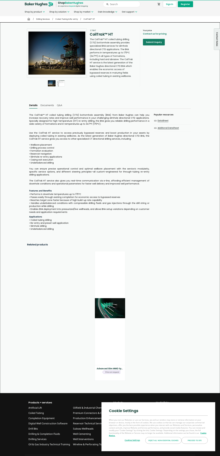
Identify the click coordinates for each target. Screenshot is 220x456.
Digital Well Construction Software (47, 423)
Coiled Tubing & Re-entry (66, 19)
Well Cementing (82, 434)
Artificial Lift (35, 407)
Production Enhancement (87, 418)
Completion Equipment (41, 418)
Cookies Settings (132, 440)
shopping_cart (158, 4)
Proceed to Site (195, 440)
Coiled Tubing (36, 413)
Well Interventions (83, 439)
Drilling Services (43, 19)
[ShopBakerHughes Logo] (73, 4)
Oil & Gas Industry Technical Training (49, 444)
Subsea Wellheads (83, 428)
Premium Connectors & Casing (90, 413)
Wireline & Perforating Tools (89, 444)
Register (185, 4)
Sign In (169, 4)
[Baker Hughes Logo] (39, 4)
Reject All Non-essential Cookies (163, 440)
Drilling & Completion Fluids (44, 434)
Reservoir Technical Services (89, 423)
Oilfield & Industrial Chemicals (90, 407)
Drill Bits (33, 428)
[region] (158, 426)
